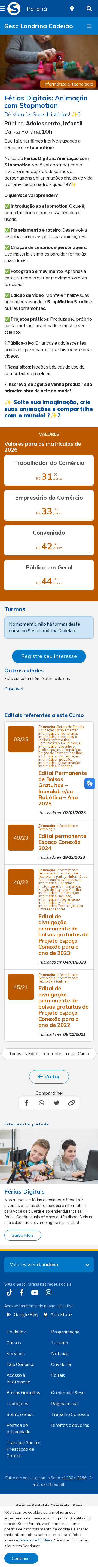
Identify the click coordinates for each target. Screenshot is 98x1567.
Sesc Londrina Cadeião (38, 26)
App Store (61, 1314)
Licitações (17, 1403)
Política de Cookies (36, 1540)
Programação (65, 1332)
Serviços (16, 1353)
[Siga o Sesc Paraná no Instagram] (50, 1293)
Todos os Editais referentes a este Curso (49, 1053)
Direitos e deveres (70, 1425)
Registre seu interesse (49, 656)
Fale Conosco (21, 1364)
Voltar (51, 1076)
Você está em (34, 1264)
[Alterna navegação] (89, 26)
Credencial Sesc (68, 1392)
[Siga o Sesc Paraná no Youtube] (36, 1293)
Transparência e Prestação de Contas (24, 1449)
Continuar (21, 1558)
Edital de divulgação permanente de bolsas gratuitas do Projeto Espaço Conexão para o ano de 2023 (63, 934)
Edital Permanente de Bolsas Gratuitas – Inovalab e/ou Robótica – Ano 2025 (62, 788)
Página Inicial (65, 1403)
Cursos (14, 1342)
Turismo (59, 1342)
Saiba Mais (23, 1235)
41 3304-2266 (74, 1477)
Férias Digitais (24, 1191)
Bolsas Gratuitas (23, 1392)
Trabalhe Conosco (70, 1414)
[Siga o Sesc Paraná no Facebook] (23, 1293)
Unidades (16, 1332)
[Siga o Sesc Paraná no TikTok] (10, 1293)
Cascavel (13, 688)
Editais (58, 1375)
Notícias (60, 1353)
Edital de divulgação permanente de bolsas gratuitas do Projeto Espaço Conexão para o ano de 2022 (63, 1006)
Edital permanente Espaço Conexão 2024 (62, 841)
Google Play (26, 1314)
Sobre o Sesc (20, 1414)
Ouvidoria (61, 1364)
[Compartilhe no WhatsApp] (41, 1103)
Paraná (37, 8)
